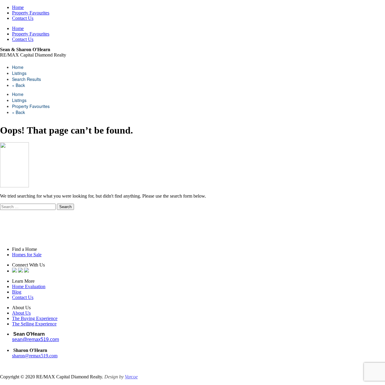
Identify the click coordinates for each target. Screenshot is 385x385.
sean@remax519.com (35, 339)
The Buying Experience (34, 318)
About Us (21, 313)
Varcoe (131, 376)
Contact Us (22, 18)
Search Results (26, 79)
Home (18, 7)
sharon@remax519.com (34, 355)
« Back (18, 85)
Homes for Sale (27, 254)
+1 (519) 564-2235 (31, 344)
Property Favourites (30, 12)
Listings (19, 73)
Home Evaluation (28, 286)
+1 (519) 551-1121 (30, 361)
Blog (16, 291)
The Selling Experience (34, 323)
